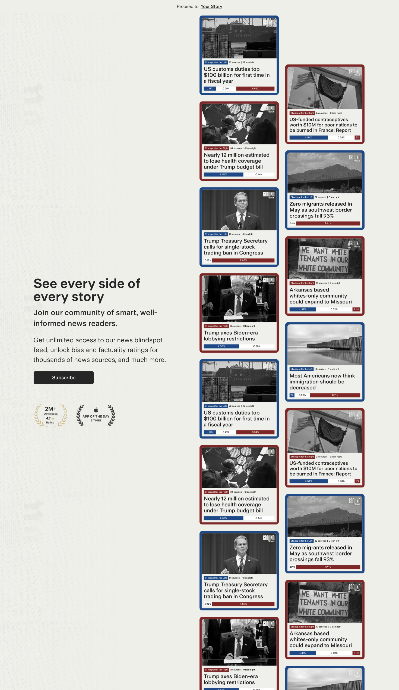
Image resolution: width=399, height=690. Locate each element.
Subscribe (63, 377)
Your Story (211, 6)
